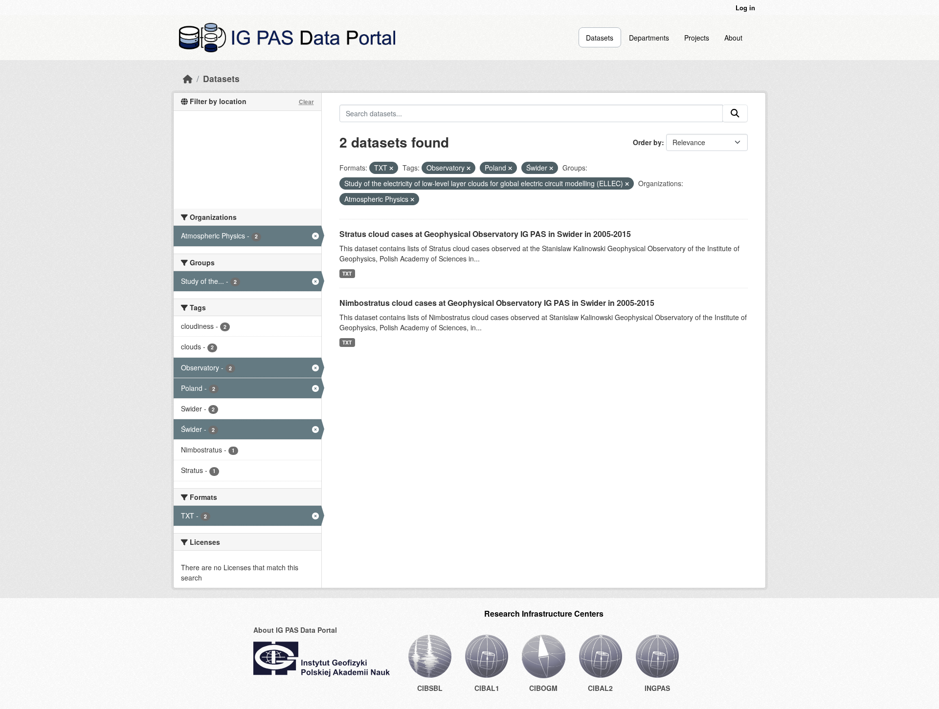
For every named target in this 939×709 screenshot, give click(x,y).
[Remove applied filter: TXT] (391, 168)
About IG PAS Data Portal (295, 630)
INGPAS (657, 688)
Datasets (599, 38)
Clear (306, 101)
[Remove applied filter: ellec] (627, 184)
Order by (647, 142)
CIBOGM (543, 688)
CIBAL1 (486, 688)
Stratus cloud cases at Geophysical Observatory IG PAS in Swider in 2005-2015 (485, 233)
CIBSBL (430, 688)
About (733, 38)
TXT (347, 273)
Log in (745, 7)
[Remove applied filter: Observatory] (468, 168)
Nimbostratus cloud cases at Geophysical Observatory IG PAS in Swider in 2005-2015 (496, 302)
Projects (696, 38)
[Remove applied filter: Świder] (551, 168)
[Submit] (735, 113)
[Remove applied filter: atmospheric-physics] (412, 199)
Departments (649, 38)
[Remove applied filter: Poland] (510, 168)
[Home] (188, 78)
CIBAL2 (600, 688)
